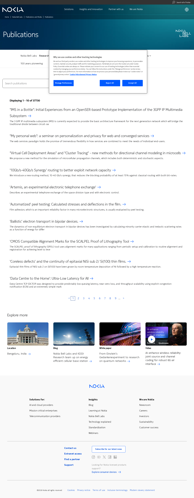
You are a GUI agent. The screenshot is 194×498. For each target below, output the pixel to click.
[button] (166, 334)
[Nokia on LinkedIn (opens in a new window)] (115, 457)
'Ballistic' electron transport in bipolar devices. (44, 221)
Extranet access (73, 453)
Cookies (71, 490)
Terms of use (99, 490)
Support (68, 464)
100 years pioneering (32, 63)
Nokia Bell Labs (17, 17)
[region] (98, 72)
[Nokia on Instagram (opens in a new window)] (93, 457)
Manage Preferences (63, 83)
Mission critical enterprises (43, 410)
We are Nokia (146, 399)
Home (7, 17)
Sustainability (146, 421)
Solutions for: (37, 399)
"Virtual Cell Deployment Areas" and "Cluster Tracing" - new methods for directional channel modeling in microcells (95, 153)
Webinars (93, 433)
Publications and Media (34, 17)
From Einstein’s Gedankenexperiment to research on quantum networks (119, 357)
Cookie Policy (75, 74)
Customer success (149, 427)
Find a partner (72, 459)
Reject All (110, 83)
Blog (91, 405)
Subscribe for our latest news (108, 449)
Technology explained (100, 421)
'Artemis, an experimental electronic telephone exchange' (53, 187)
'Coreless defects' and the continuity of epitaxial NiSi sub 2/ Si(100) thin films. (68, 261)
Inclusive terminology (117, 490)
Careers (143, 410)
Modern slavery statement (142, 490)
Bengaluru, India (17, 353)
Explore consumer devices (104, 472)
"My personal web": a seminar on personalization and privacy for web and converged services (79, 136)
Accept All (132, 83)
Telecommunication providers (44, 416)
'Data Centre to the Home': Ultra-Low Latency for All (49, 278)
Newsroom (145, 405)
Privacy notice (83, 490)
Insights (93, 399)
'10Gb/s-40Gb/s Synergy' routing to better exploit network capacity (60, 170)
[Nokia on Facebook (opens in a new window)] (109, 457)
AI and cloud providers (41, 405)
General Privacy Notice (88, 74)
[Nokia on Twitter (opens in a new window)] (104, 457)
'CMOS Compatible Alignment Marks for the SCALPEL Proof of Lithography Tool (69, 241)
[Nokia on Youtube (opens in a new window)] (98, 457)
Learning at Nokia (98, 410)
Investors (144, 416)
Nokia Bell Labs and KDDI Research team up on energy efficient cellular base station (70, 357)
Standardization (97, 427)
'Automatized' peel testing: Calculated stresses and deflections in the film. (65, 204)
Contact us (70, 448)
